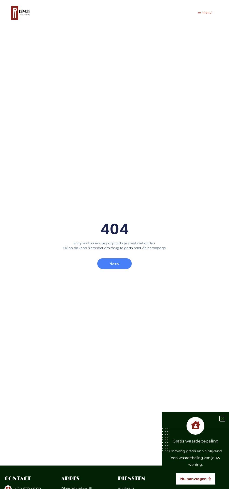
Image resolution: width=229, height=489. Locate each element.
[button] (222, 418)
